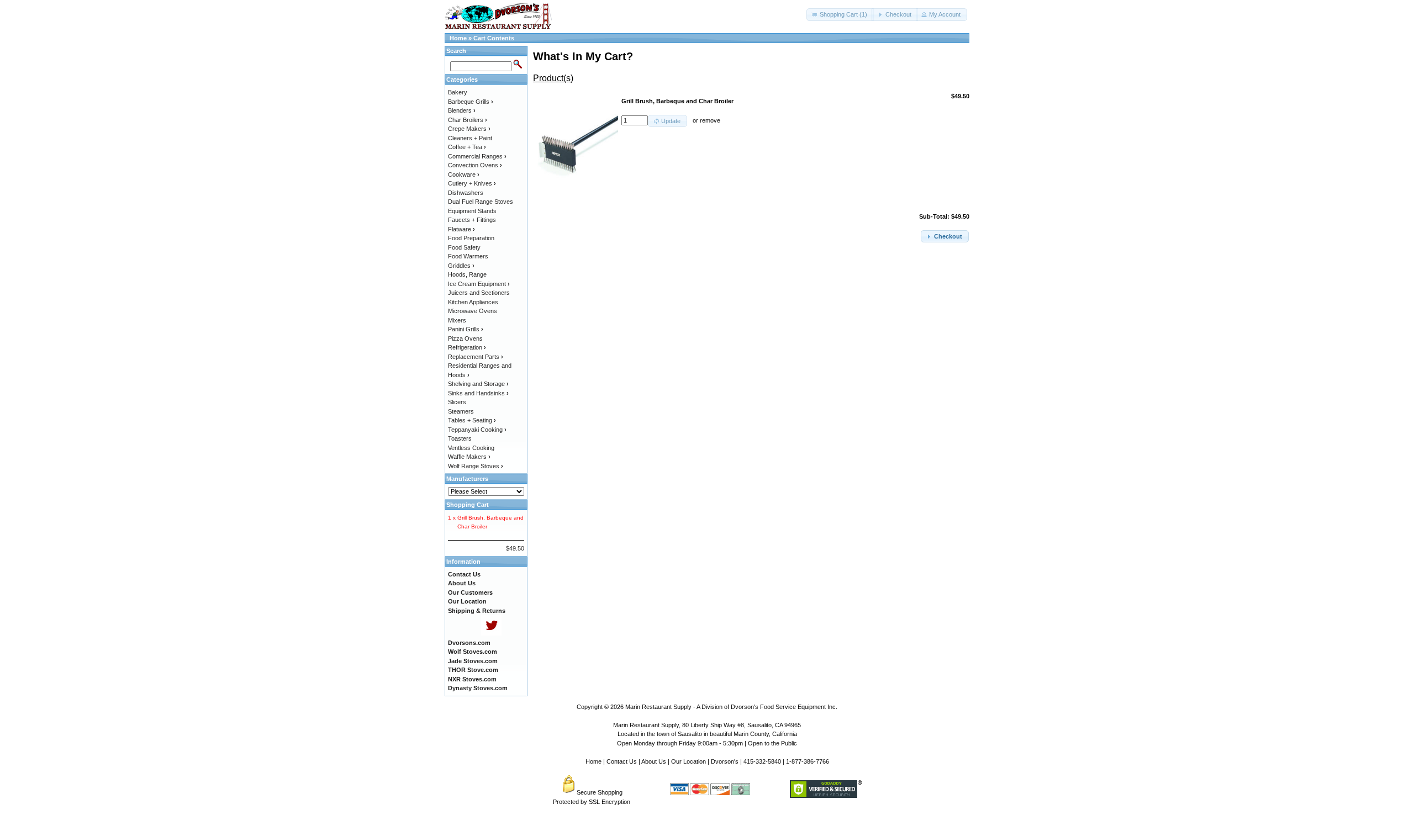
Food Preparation (471, 238)
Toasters (460, 438)
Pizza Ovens (465, 338)
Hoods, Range (467, 274)
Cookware (463, 174)
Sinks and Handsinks (478, 393)
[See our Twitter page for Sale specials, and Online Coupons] (491, 633)
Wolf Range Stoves (475, 466)
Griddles (461, 265)
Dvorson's (724, 761)
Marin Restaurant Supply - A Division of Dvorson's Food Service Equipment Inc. (731, 706)
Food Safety (464, 247)
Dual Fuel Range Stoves (480, 201)
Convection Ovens (475, 165)
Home (458, 38)
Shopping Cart (467, 504)
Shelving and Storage (478, 383)
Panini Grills (465, 329)
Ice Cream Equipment (479, 284)
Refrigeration (467, 347)
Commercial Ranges (477, 156)
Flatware (461, 229)
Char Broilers (467, 120)
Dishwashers (465, 192)
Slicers (457, 402)
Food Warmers (468, 256)
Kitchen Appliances (473, 302)
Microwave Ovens (472, 311)
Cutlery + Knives (472, 183)
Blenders (462, 110)
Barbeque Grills (470, 101)
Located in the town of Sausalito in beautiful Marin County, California (707, 734)
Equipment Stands (472, 211)
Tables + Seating (472, 420)
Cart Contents (493, 38)
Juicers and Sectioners (479, 292)
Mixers (457, 320)
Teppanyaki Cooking (477, 429)
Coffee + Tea (467, 147)
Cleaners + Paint (470, 138)
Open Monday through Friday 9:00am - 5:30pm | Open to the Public (707, 743)
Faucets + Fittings (472, 219)
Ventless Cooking (471, 447)
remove (710, 120)
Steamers (461, 411)
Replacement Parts (475, 356)
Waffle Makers (469, 456)
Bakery (457, 92)
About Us (653, 761)
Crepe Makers (469, 128)
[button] (840, 14)
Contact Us (621, 761)
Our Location (688, 761)
